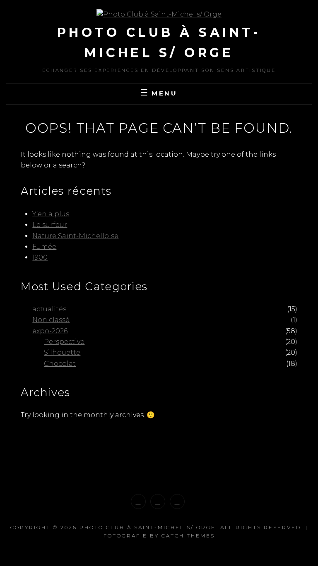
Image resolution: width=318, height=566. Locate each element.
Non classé (51, 320)
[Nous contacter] (177, 501)
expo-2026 (49, 331)
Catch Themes (188, 536)
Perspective (64, 342)
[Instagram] (138, 501)
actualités (49, 309)
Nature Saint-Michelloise (75, 236)
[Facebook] (157, 501)
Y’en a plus (50, 214)
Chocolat (60, 364)
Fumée (44, 247)
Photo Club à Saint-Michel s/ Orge (148, 527)
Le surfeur (49, 225)
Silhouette (62, 352)
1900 (40, 257)
